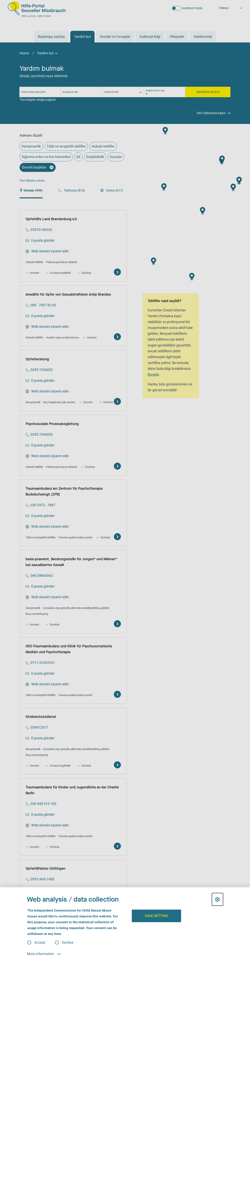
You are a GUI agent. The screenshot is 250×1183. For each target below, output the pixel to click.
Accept (39, 942)
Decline (67, 942)
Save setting (156, 916)
